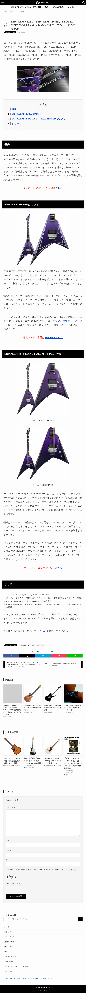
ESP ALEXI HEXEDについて (27, 114)
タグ (6, 951)
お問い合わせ (9, 961)
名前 (8, 841)
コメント (10, 807)
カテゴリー (8, 947)
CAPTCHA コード (13, 883)
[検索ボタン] (83, 2)
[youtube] (44, 988)
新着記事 (7, 932)
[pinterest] (42, 988)
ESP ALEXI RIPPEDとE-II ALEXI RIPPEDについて (38, 118)
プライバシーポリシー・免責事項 (16, 966)
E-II (29, 645)
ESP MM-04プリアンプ (70, 320)
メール (8, 850)
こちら (58, 568)
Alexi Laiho (23, 645)
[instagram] (39, 988)
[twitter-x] (37, 988)
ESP (33, 645)
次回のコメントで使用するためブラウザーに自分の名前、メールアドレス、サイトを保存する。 (43, 871)
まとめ (15, 123)
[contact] (49, 988)
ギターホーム (43, 2)
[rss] (47, 988)
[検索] (80, 919)
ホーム (6, 927)
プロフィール (9, 937)
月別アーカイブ (10, 942)
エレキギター (40, 645)
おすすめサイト (10, 956)
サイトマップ (9, 971)
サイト (8, 860)
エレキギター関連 (10, 32)
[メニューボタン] (2, 2)
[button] (11, 655)
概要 (14, 109)
